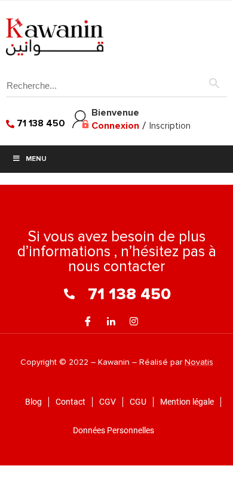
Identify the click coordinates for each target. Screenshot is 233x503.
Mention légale (187, 401)
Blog (33, 401)
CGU (138, 401)
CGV (107, 401)
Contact (70, 401)
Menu (36, 158)
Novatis (199, 362)
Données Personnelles (113, 430)
